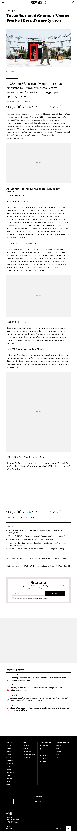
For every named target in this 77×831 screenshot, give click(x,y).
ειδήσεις (63, 558)
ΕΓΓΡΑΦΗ (38, 801)
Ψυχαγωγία (9, 763)
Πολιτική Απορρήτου (29, 754)
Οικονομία (9, 757)
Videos (8, 781)
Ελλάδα (9, 11)
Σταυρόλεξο (37, 566)
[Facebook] (8, 107)
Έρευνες (8, 769)
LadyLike (59, 754)
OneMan (58, 751)
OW (57, 757)
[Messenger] (19, 107)
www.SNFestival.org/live (34, 135)
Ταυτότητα (26, 748)
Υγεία (8, 766)
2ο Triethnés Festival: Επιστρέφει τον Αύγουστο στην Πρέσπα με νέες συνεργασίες (35, 531)
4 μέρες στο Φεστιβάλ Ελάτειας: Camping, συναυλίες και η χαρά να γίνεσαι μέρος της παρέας (37, 544)
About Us (26, 745)
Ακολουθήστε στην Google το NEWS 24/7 (22, 558)
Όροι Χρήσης (27, 751)
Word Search (64, 566)
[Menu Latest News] (73, 2)
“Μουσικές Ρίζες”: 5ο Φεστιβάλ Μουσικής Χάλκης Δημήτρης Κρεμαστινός (37, 536)
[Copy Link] (24, 107)
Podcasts (9, 778)
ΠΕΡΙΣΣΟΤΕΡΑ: (11, 527)
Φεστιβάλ (17, 11)
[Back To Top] (68, 828)
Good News (25, 518)
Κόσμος (8, 751)
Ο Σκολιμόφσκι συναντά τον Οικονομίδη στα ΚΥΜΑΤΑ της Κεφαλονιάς (36, 549)
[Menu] (3, 2)
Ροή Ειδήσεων (10, 772)
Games (16, 566)
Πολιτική (8, 748)
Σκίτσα (8, 775)
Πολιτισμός (9, 760)
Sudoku (46, 566)
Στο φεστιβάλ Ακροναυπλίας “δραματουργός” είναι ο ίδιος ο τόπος (34, 539)
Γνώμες (8, 754)
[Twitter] (14, 107)
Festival (54, 114)
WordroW (53, 566)
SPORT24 (59, 748)
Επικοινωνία (26, 757)
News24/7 (59, 745)
